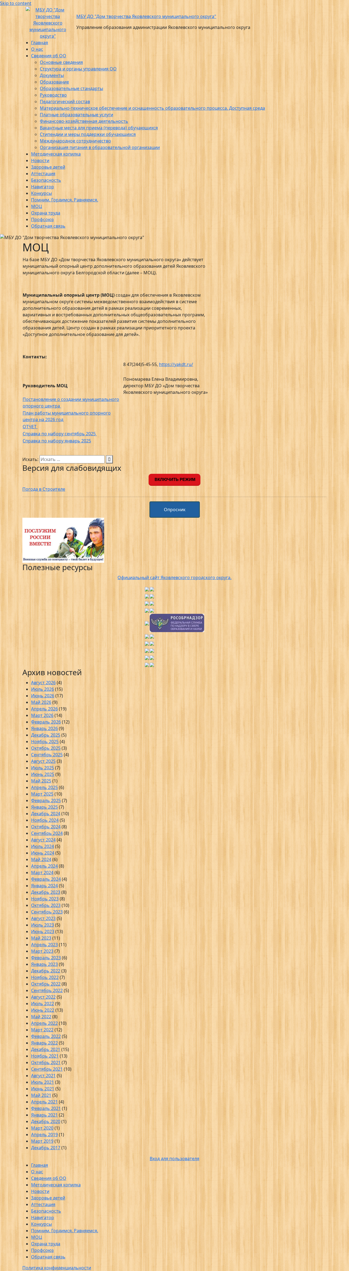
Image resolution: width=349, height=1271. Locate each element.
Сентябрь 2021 (47, 1069)
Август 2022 (43, 997)
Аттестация (43, 174)
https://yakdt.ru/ (176, 364)
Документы (52, 75)
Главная (39, 43)
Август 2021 (43, 1076)
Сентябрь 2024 (47, 833)
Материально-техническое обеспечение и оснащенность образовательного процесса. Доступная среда (152, 108)
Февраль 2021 (46, 1108)
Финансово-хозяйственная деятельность (84, 121)
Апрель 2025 (44, 787)
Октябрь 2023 (46, 905)
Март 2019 (42, 1141)
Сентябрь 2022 (47, 990)
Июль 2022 (42, 1004)
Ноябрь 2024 (45, 820)
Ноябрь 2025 (45, 742)
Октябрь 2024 (46, 827)
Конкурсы (41, 193)
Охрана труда (45, 213)
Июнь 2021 (42, 1089)
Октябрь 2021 (46, 1062)
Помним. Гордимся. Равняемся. (64, 200)
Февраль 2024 (46, 879)
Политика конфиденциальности (56, 1268)
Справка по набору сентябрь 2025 (60, 434)
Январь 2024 (44, 886)
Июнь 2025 (42, 774)
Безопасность (46, 180)
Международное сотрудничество (75, 141)
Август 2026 (43, 683)
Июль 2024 (42, 846)
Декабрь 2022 (45, 971)
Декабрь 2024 (45, 814)
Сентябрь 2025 (47, 755)
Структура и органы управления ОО (78, 69)
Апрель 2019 (44, 1135)
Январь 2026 (44, 728)
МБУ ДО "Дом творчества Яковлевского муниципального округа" (146, 16)
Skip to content (15, 3)
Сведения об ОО (48, 56)
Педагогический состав (65, 102)
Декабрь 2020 (45, 1121)
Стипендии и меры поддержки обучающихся (88, 134)
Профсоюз (42, 219)
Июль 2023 (42, 925)
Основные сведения (61, 62)
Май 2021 (41, 1095)
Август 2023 (43, 918)
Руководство (53, 95)
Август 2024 (43, 840)
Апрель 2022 (44, 1023)
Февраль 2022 (46, 1036)
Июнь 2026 (42, 696)
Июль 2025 (42, 768)
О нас (37, 49)
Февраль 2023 (46, 958)
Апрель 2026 (44, 709)
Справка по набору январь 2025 (57, 441)
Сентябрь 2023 (47, 912)
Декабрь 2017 (45, 1148)
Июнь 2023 (42, 931)
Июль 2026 (42, 689)
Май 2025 (41, 781)
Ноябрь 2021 (45, 1056)
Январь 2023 (44, 964)
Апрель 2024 (44, 866)
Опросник (174, 510)
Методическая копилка (56, 154)
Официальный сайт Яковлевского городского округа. (174, 578)
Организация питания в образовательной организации (100, 147)
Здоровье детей (48, 167)
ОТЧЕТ (30, 427)
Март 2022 (42, 1030)
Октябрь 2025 (46, 748)
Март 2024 (42, 873)
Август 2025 (43, 761)
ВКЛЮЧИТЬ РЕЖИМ (174, 479)
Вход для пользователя (174, 1159)
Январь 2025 (44, 807)
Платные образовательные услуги (76, 115)
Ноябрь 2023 (45, 899)
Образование (54, 82)
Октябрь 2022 (46, 984)
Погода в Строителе (43, 489)
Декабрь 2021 (45, 1049)
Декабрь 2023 (45, 892)
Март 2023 (42, 951)
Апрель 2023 (44, 945)
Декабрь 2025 (45, 735)
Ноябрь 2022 (45, 977)
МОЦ (36, 206)
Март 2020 (42, 1128)
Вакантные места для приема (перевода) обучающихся (99, 128)
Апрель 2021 (44, 1102)
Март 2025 (42, 794)
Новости (40, 160)
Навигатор (42, 187)
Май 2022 (41, 1017)
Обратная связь (48, 226)
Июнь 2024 (42, 853)
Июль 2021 (42, 1082)
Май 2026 (41, 702)
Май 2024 (41, 859)
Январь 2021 (44, 1115)
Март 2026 (42, 715)
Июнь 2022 (42, 1010)
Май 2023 (41, 938)
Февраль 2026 (46, 722)
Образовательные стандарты (71, 88)
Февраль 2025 (46, 800)
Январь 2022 (44, 1043)
